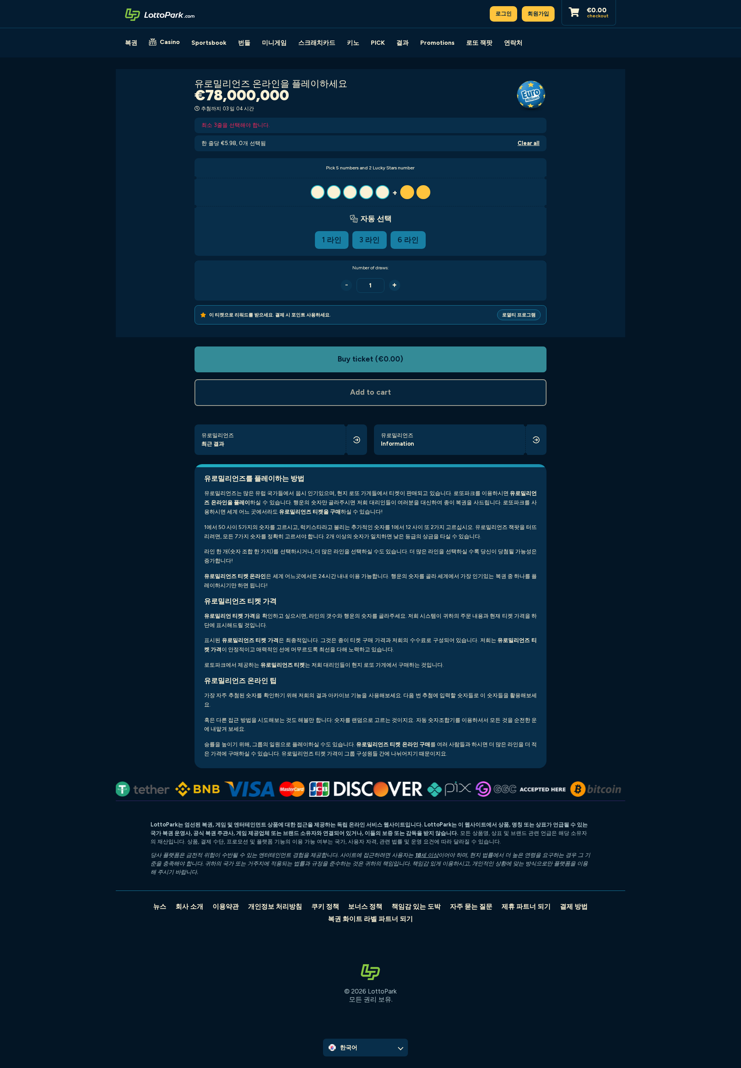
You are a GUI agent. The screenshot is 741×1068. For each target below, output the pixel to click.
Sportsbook (209, 42)
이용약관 (226, 906)
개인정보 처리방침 (275, 906)
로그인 (504, 13)
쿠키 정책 (325, 906)
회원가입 (538, 13)
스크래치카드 (316, 42)
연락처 (513, 42)
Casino (170, 42)
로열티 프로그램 (519, 315)
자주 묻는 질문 (471, 906)
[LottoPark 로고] (160, 14)
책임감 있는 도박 (416, 906)
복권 (131, 42)
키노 (353, 42)
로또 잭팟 (479, 42)
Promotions (437, 42)
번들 (244, 42)
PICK (378, 42)
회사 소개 (189, 906)
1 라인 (332, 239)
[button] (370, 192)
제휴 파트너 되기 (526, 906)
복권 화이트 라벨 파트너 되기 (370, 918)
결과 (402, 42)
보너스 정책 (365, 906)
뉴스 (159, 906)
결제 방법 (574, 906)
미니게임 (274, 42)
